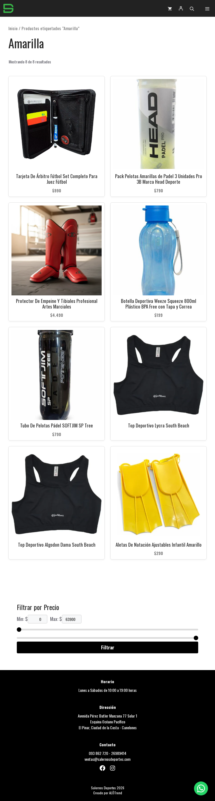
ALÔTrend (115, 792)
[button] (192, 8)
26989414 (118, 753)
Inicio (13, 28)
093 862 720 (98, 753)
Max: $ (56, 618)
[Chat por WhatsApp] (201, 788)
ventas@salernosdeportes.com (107, 759)
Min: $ (22, 618)
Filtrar (107, 647)
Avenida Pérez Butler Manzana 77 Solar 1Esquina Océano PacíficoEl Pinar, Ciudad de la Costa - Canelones (107, 721)
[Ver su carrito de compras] (169, 8)
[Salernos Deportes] (8, 8)
